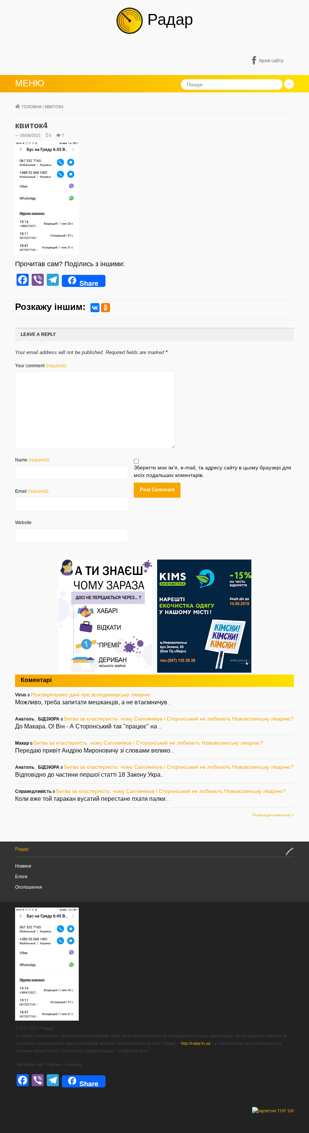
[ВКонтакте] (94, 307)
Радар (168, 19)
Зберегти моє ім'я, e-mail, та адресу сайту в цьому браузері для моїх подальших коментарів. (212, 471)
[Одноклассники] (105, 307)
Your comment (41, 365)
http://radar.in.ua (195, 1043)
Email (32, 491)
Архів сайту (271, 60)
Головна (31, 106)
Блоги (21, 876)
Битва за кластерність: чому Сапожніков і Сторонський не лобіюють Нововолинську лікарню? (179, 719)
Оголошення (28, 887)
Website (23, 522)
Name (32, 460)
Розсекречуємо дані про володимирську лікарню (90, 694)
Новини (23, 866)
